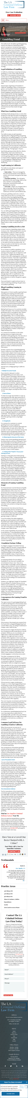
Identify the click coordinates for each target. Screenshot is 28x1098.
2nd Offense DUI (8, 891)
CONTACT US (14, 851)
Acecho (6, 905)
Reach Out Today (8, 995)
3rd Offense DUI (8, 894)
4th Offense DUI (8, 896)
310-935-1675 (15, 15)
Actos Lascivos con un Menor (11, 907)
